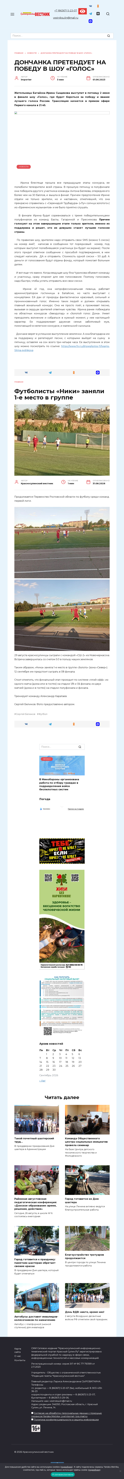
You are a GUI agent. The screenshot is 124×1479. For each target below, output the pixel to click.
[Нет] (120, 1471)
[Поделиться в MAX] (98, 372)
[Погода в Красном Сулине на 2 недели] (76, 809)
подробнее (66, 1467)
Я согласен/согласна (62, 1474)
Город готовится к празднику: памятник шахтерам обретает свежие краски (34, 1263)
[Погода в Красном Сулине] (62, 806)
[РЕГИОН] (62, 773)
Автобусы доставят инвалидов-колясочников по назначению (36, 1318)
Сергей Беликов (25, 714)
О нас (17, 1356)
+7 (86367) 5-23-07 (65, 10)
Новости (23, 167)
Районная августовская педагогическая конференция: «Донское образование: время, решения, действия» (35, 1203)
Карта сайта (17, 1350)
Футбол (43, 714)
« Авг (42, 1080)
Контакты (19, 1360)
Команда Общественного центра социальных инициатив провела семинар (86, 1142)
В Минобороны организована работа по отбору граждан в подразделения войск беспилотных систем (59, 784)
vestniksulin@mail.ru (65, 17)
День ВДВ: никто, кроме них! (84, 1312)
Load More (62, 737)
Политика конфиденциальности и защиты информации (66, 1419)
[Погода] (45, 809)
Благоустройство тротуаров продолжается (84, 1256)
